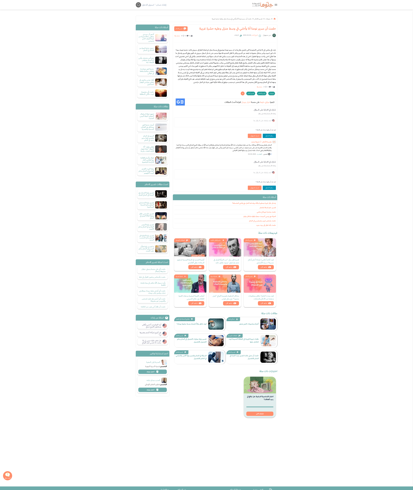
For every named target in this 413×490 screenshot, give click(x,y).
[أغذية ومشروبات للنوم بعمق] (268, 324)
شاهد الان (263, 267)
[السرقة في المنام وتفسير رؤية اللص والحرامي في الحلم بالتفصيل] (216, 357)
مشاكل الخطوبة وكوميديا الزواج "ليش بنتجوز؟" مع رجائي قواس (226, 297)
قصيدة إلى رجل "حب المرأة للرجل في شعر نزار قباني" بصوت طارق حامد (226, 261)
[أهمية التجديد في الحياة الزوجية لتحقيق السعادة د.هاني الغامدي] (190, 247)
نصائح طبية (231, 319)
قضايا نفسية (179, 276)
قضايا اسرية (214, 276)
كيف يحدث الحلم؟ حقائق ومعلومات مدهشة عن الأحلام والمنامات (261, 297)
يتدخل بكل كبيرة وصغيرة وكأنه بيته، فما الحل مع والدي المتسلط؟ (254, 203)
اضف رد (259, 154)
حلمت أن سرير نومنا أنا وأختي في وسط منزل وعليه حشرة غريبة (232, 19)
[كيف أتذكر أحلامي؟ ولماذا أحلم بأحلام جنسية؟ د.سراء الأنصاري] (260, 247)
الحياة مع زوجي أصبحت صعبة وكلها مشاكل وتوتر (259, 216)
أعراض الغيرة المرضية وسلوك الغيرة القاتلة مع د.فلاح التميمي (191, 297)
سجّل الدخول (269, 136)
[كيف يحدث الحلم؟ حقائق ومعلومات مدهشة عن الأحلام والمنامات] (260, 283)
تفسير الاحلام (258, 19)
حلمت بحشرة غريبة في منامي (266, 212)
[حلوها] (276, 5)
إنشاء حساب (161, 4)
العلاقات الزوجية (180, 240)
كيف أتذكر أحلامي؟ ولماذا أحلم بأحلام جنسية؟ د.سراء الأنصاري (261, 261)
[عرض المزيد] (243, 93)
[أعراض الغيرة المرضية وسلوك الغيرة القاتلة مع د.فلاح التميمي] (190, 283)
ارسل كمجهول (254, 136)
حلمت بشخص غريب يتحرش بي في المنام (262, 220)
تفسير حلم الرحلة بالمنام (268, 207)
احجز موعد (151, 371)
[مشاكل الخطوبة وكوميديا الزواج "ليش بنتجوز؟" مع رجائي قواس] (225, 283)
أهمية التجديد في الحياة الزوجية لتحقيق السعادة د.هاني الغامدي (190, 261)
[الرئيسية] (274, 19)
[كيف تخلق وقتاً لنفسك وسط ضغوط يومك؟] (216, 324)
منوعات (267, 19)
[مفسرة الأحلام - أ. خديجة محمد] (274, 142)
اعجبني (265, 154)
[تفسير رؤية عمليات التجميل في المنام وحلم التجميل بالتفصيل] (216, 340)
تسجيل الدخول (148, 4)
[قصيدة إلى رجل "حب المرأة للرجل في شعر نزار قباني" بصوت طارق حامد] (225, 247)
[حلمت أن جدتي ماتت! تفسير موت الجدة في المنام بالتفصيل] (268, 357)
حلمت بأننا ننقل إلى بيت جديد (266, 225)
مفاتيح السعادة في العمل (183, 319)
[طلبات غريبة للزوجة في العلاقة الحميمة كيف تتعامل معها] (268, 340)
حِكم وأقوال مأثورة (216, 240)
